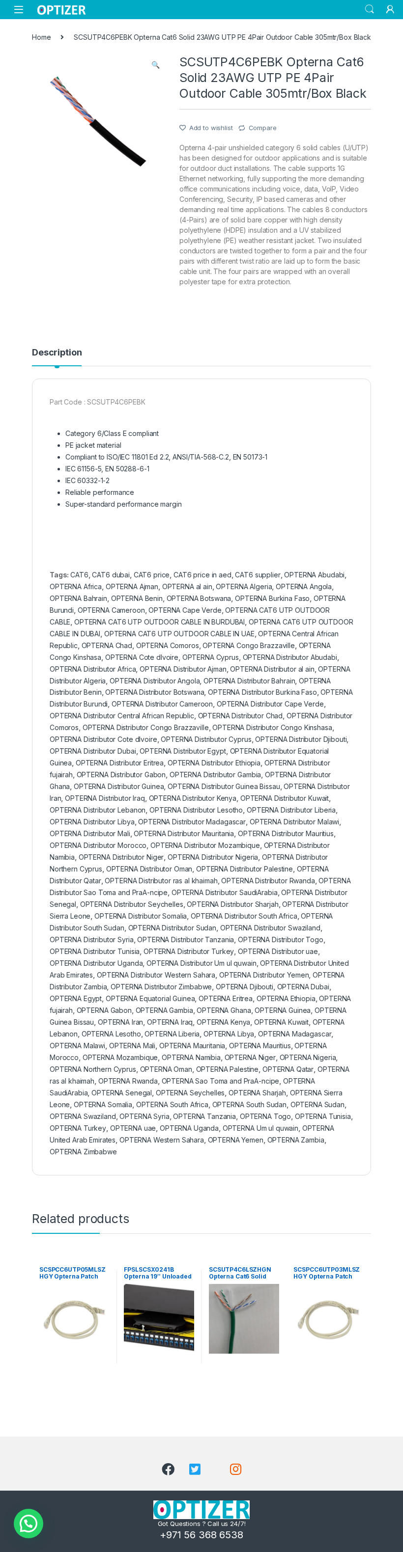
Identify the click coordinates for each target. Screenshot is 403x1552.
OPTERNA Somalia (103, 1104)
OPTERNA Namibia (191, 1057)
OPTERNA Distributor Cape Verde (270, 704)
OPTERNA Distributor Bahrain (249, 681)
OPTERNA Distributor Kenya (193, 798)
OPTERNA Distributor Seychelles (131, 904)
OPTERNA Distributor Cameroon (162, 704)
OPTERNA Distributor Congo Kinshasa (272, 727)
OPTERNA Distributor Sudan (172, 928)
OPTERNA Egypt (76, 998)
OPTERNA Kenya (223, 1022)
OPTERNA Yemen (235, 1140)
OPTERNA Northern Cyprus (93, 1069)
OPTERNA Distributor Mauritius (286, 833)
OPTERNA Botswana (199, 598)
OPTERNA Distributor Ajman (183, 669)
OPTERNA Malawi (77, 1045)
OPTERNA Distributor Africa (93, 669)
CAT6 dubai (111, 575)
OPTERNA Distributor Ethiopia (214, 763)
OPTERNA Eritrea (226, 998)
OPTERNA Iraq (170, 1022)
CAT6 (79, 575)
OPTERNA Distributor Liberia (291, 810)
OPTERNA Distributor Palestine (244, 869)
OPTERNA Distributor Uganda (96, 963)
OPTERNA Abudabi (314, 575)
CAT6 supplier (257, 575)
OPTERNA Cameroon (111, 610)
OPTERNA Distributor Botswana (154, 692)
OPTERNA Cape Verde (184, 610)
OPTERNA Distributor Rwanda (268, 880)
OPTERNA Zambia (295, 1140)
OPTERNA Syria (144, 1116)
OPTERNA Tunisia (323, 1116)
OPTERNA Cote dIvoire (141, 657)
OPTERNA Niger (250, 1057)
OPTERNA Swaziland (83, 1116)
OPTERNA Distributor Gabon (121, 774)
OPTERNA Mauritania (192, 1045)
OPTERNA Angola (304, 586)
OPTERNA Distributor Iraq (105, 798)
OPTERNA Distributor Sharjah (232, 904)
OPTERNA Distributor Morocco (98, 845)
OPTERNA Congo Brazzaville (248, 645)
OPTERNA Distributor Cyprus (206, 739)
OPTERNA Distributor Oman (149, 869)
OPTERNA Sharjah (257, 1093)
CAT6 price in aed (202, 575)
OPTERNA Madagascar (294, 1034)
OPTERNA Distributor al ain (272, 669)
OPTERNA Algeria (244, 586)
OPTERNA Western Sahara (161, 1140)
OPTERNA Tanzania (204, 1116)
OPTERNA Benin (137, 598)
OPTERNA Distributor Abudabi (290, 657)
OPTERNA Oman (166, 1069)
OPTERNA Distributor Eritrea (120, 763)
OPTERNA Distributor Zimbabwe (161, 986)
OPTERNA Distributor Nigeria (213, 857)
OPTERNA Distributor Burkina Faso (262, 692)
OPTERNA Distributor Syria (92, 939)
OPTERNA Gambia (164, 1010)
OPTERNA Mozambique (120, 1057)
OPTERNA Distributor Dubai (93, 751)
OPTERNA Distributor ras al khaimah (161, 880)
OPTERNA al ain (187, 586)
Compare (263, 128)
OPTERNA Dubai (303, 986)
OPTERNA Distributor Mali (90, 833)
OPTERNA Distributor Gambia (215, 774)
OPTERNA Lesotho (111, 1034)
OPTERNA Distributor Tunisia (95, 951)
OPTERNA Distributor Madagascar (192, 821)
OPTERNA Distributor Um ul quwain (201, 963)
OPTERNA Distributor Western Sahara (156, 975)
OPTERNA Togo (265, 1116)
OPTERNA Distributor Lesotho (196, 810)
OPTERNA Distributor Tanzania (185, 939)
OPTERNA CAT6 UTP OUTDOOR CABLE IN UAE (179, 633)
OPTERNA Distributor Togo (280, 939)
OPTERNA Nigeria (308, 1057)
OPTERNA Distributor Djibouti (300, 739)
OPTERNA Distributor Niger (121, 857)
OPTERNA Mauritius (260, 1045)
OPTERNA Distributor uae (278, 951)
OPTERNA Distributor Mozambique (205, 845)
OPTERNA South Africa (172, 1104)
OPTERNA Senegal (121, 1093)
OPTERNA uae (133, 1128)
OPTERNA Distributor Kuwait (284, 798)
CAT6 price (152, 575)
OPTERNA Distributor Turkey (189, 951)
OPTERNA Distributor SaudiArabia (225, 892)
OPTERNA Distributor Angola (155, 681)
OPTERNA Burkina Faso (272, 598)
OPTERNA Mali (132, 1045)
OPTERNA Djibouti (244, 986)
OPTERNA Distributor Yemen (264, 975)
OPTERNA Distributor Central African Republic (122, 715)
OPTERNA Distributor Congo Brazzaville (146, 727)
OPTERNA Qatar (288, 1069)
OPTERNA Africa (76, 586)
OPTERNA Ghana (224, 1010)
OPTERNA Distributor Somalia (140, 916)
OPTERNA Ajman (132, 586)
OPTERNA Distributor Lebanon (97, 810)
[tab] (57, 357)
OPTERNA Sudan (317, 1104)
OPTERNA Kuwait (281, 1022)
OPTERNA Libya (228, 1034)
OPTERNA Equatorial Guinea (150, 998)
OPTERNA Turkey (78, 1128)
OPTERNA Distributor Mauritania (184, 833)
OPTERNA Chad (107, 645)
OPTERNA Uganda (189, 1128)
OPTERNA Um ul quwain (260, 1128)
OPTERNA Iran (120, 1022)
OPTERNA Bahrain (78, 598)
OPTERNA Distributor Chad (240, 715)
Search (369, 9)
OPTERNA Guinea (283, 1010)
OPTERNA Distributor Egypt (183, 751)
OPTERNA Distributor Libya (92, 821)
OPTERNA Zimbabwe (83, 1151)
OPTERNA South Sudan (249, 1104)
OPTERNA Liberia (172, 1034)
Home (41, 37)
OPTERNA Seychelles (190, 1093)
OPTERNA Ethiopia (286, 998)
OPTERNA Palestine (227, 1069)
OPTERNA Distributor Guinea (119, 786)
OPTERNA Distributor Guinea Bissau (224, 786)
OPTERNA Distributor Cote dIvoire (103, 739)
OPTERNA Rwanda (128, 1081)
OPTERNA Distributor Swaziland (270, 928)
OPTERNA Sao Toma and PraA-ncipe (221, 1081)
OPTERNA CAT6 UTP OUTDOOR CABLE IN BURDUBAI (159, 622)
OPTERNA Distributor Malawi (294, 821)
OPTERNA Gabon (104, 1010)
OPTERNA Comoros (167, 645)
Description (57, 352)
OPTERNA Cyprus (210, 657)
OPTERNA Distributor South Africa (244, 916)
